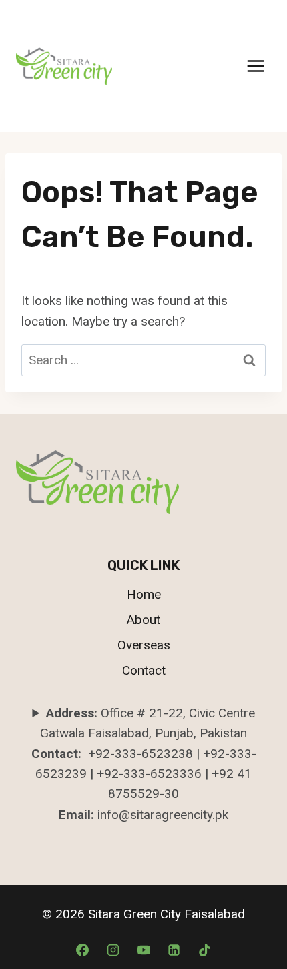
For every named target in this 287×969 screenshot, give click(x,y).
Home (144, 594)
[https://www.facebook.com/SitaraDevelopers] (174, 949)
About (143, 619)
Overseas (143, 645)
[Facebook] (82, 949)
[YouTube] (143, 949)
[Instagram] (112, 949)
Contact (144, 670)
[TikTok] (204, 949)
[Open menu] (255, 65)
